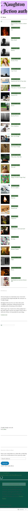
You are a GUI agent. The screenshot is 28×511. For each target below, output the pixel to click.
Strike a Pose (14, 60)
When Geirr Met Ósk (16, 157)
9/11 (12, 29)
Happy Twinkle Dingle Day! (18, 177)
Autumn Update (15, 249)
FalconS (13, 167)
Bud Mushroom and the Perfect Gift (19, 280)
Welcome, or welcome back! (18, 228)
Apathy (13, 50)
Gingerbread (14, 208)
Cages (12, 259)
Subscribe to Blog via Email (7, 450)
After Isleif (14, 40)
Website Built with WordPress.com (11, 475)
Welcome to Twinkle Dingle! (18, 87)
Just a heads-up (14, 126)
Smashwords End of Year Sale (18, 81)
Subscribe (4, 463)
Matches (13, 198)
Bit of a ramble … (15, 187)
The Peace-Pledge (15, 146)
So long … (13, 239)
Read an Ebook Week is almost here (19, 24)
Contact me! (4, 314)
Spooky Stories (15, 115)
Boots (12, 269)
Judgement (13, 218)
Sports (12, 105)
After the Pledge (15, 136)
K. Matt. (4, 429)
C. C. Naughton (4, 473)
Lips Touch (14, 70)
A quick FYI (14, 95)
